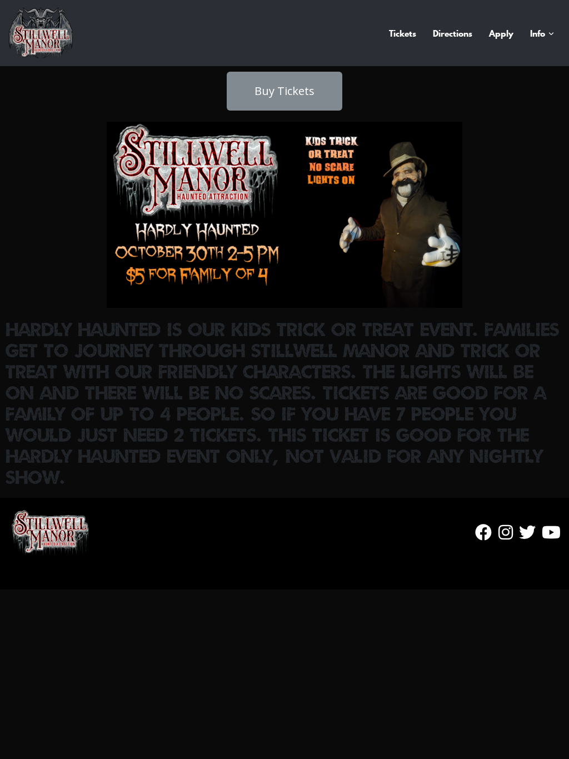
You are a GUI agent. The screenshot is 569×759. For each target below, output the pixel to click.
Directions (452, 33)
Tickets (402, 33)
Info (537, 33)
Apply (501, 33)
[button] (284, 91)
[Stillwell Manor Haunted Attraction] (41, 33)
